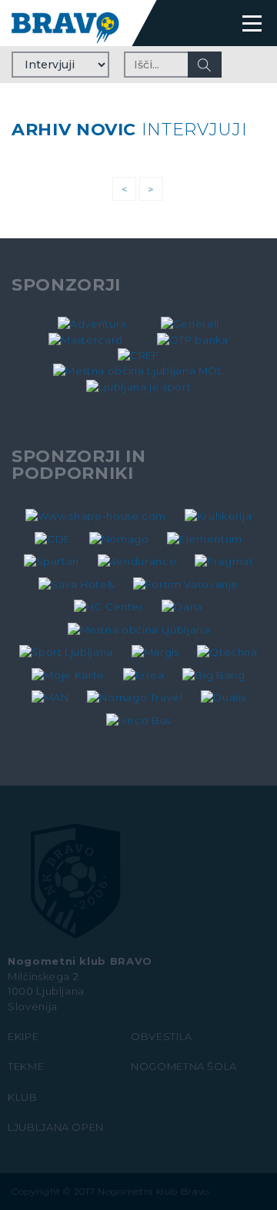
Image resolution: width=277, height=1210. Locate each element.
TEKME (26, 1066)
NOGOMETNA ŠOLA (184, 1066)
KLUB (23, 1097)
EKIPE (23, 1036)
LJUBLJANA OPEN (56, 1127)
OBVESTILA (161, 1036)
